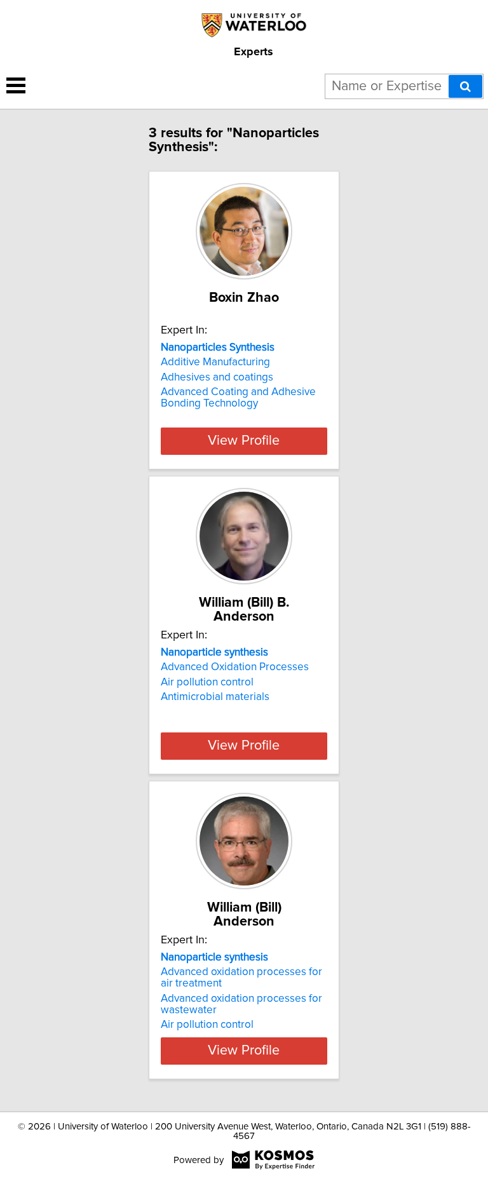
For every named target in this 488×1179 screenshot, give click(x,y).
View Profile (244, 441)
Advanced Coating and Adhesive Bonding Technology (238, 397)
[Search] (465, 86)
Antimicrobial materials (215, 697)
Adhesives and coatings (217, 377)
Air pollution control (207, 682)
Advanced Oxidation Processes (235, 667)
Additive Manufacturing (215, 362)
